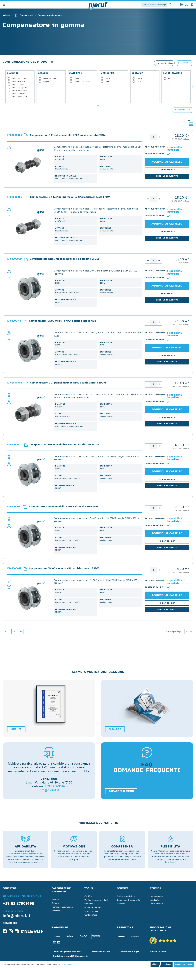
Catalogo (115, 729)
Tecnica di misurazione (62, 907)
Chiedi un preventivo (167, 176)
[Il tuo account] (186, 4)
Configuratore (90, 915)
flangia (46, 81)
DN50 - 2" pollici (18, 93)
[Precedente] (3, 87)
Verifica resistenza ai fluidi (96, 900)
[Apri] (98, 106)
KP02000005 (14, 135)
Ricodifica (88, 904)
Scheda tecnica (91, 911)
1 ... (6, 631)
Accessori (56, 911)
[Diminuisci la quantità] (148, 137)
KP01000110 (14, 321)
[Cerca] (170, 5)
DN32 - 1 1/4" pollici (19, 87)
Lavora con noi (156, 896)
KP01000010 (14, 506)
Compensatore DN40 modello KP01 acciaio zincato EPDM (64, 445)
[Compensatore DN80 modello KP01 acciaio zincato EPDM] (29, 536)
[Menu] (4, 4)
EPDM (108, 78)
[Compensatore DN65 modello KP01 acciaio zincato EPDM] (29, 288)
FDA (170, 78)
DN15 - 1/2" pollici (19, 78)
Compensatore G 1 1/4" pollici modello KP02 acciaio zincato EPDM (70, 197)
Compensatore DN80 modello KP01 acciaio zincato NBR (62, 321)
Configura (167, 964)
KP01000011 (14, 568)
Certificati (88, 896)
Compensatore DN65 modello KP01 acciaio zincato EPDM (64, 259)
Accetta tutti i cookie (183, 964)
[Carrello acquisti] (191, 4)
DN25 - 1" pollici (18, 84)
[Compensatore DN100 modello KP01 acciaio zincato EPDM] (29, 598)
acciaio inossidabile (82, 81)
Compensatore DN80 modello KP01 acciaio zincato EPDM (64, 507)
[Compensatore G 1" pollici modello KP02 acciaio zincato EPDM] (29, 164)
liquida (139, 81)
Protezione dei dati (101, 952)
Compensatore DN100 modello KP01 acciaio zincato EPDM (64, 568)
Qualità (16, 729)
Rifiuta (154, 964)
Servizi (122, 888)
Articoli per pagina (174, 631)
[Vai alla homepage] (97, 6)
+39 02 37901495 (56, 786)
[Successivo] (193, 87)
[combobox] (189, 631)
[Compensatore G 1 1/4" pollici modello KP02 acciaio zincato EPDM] (29, 226)
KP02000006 (14, 197)
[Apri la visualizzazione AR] (9, 154)
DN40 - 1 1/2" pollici (19, 90)
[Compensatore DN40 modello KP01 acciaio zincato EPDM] (29, 474)
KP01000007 (14, 444)
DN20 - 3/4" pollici (19, 81)
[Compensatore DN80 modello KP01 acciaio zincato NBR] (29, 350)
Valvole (55, 899)
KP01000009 (14, 259)
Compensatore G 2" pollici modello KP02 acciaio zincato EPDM (68, 383)
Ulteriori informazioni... (65, 964)
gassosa (140, 78)
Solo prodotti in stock (164, 63)
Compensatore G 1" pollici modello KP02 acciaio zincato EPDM (68, 135)
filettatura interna (50, 78)
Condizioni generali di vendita (67, 952)
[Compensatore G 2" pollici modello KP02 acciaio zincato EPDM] (29, 412)
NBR (107, 81)
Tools (88, 888)
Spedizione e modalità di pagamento (70, 956)
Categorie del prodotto (62, 890)
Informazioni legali (130, 952)
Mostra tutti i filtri (183, 109)
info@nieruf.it (49, 790)
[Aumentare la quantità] (159, 137)
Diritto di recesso (157, 952)
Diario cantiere (156, 904)
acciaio (77, 78)
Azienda (155, 888)
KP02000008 (14, 383)
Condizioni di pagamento (128, 900)
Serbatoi (55, 903)
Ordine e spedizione (126, 896)
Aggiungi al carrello (166, 162)
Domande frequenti (121, 791)
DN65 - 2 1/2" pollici (19, 97)
